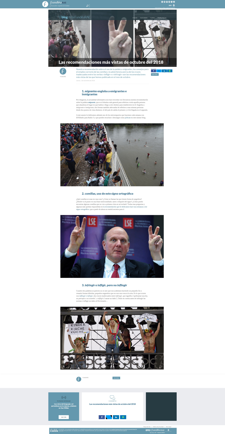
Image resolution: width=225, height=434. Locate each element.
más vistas (155, 74)
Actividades (143, 18)
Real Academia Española (169, 7)
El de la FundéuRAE (74, 17)
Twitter (158, 70)
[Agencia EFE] (170, 6)
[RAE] (174, 5)
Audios (152, 18)
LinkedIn (164, 70)
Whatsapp (169, 70)
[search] (87, 5)
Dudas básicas (162, 18)
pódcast (128, 118)
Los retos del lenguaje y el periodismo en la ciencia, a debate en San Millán (63, 406)
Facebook (153, 70)
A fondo (134, 18)
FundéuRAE (63, 76)
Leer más (63, 417)
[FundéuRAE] (63, 74)
